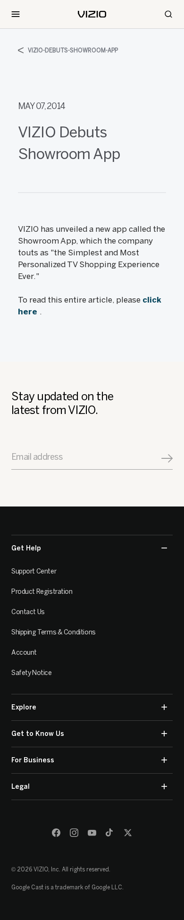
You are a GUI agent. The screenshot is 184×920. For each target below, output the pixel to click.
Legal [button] (20, 787)
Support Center (33, 571)
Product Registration (42, 592)
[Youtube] (92, 832)
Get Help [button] (26, 548)
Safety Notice (31, 673)
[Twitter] (128, 832)
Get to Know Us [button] (37, 734)
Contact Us (28, 612)
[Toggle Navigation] (15, 14)
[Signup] (167, 458)
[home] (92, 14)
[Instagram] (74, 832)
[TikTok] (110, 832)
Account (24, 653)
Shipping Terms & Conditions (53, 632)
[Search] (168, 14)
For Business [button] (32, 760)
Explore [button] (23, 707)
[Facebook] (56, 832)
